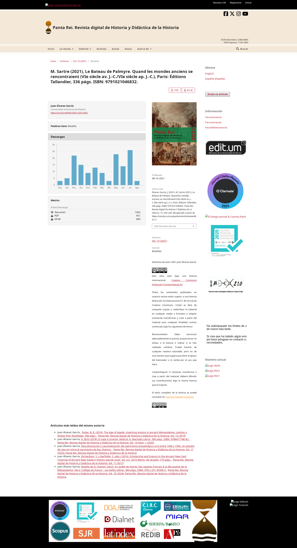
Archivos (101, 48)
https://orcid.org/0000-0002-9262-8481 (69, 112)
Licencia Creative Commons (180, 396)
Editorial (84, 48)
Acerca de (143, 48)
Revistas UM (219, 2)
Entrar (248, 2)
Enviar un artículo (218, 94)
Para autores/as (213, 122)
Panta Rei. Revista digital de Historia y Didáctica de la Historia (116, 27)
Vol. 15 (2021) (79, 61)
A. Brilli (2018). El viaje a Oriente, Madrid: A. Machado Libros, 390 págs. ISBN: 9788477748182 (135, 439)
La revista (65, 48)
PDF (176, 90)
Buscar (244, 48)
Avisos (128, 48)
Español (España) (215, 78)
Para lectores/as (213, 117)
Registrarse (235, 2)
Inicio (51, 48)
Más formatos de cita (165, 226)
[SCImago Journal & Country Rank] (225, 216)
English (209, 73)
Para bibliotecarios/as (216, 127)
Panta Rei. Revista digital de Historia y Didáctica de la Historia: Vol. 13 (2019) (142, 435)
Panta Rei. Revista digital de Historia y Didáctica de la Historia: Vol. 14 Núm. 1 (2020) (105, 442)
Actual (115, 48)
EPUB (189, 90)
